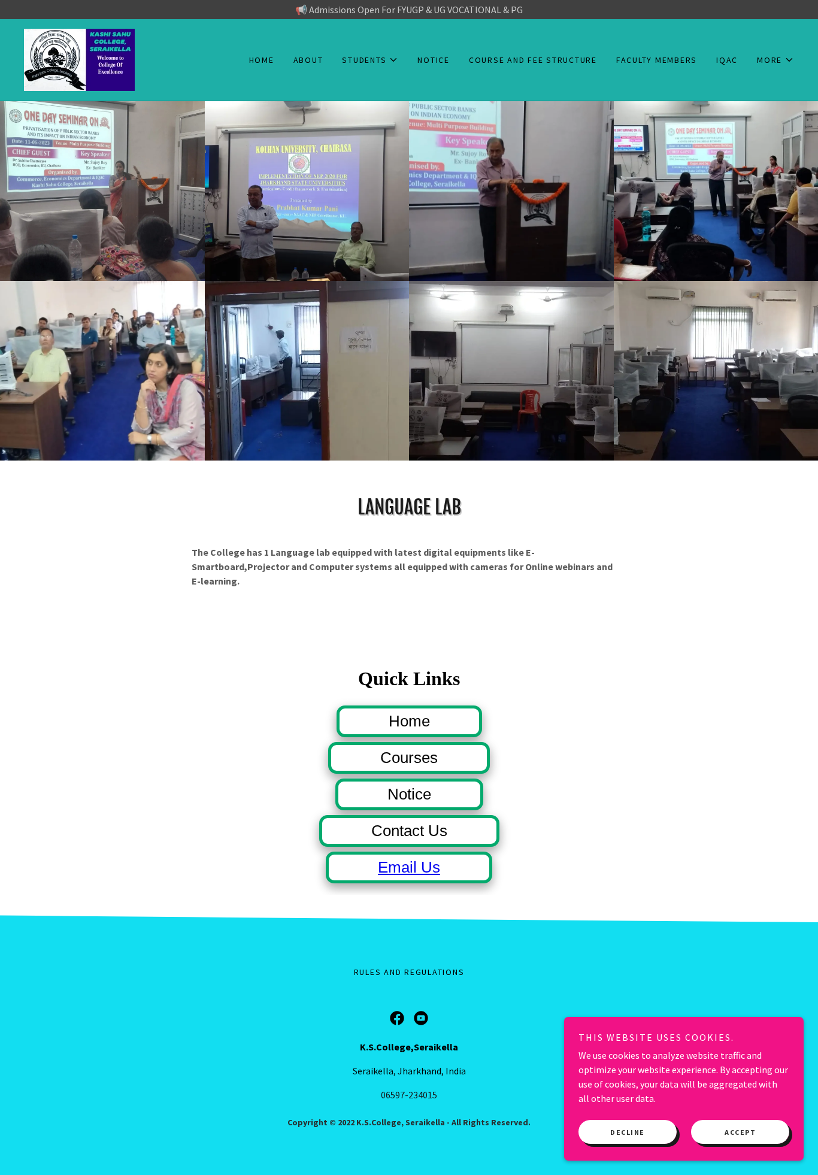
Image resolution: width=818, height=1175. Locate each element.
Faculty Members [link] (656, 59)
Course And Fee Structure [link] (533, 59)
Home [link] (261, 59)
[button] (370, 60)
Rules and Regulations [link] (409, 972)
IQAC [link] (727, 59)
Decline (627, 1132)
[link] (79, 59)
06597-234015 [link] (409, 1095)
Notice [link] (433, 59)
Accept (740, 1132)
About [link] (308, 59)
